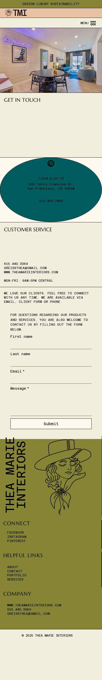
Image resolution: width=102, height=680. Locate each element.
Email (17, 371)
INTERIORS (21, 475)
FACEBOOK (15, 532)
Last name (20, 354)
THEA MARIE (10, 475)
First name (21, 337)
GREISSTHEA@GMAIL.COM (25, 268)
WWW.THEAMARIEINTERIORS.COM (31, 272)
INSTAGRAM (16, 537)
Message (19, 388)
